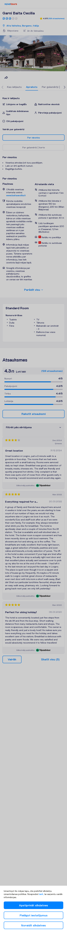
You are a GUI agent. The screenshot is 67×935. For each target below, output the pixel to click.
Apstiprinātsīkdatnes (33, 905)
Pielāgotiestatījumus (34, 915)
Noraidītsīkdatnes (33, 925)
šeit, (41, 894)
